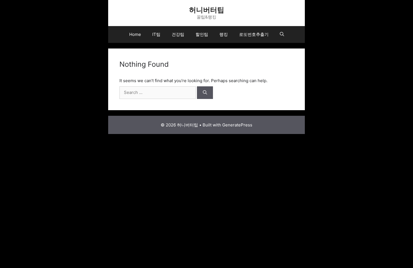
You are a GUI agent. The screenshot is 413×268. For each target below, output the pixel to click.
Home (135, 34)
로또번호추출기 (254, 34)
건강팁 (178, 34)
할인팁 (202, 34)
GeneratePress (237, 125)
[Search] (205, 92)
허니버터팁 (206, 10)
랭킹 (223, 34)
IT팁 (156, 34)
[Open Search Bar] (282, 34)
